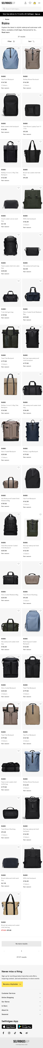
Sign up (37, 14)
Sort (29, 41)
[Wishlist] (30, 3)
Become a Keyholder (10, 984)
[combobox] (23, 9)
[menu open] (39, 3)
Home (7, 19)
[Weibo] (26, 1034)
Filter (10, 41)
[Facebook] (3, 1034)
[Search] (4, 9)
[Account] (25, 3)
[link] (10, 79)
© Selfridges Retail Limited (21, 1044)
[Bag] (35, 3)
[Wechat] (21, 1034)
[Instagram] (9, 1034)
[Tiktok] (15, 1034)
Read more (5, 32)
